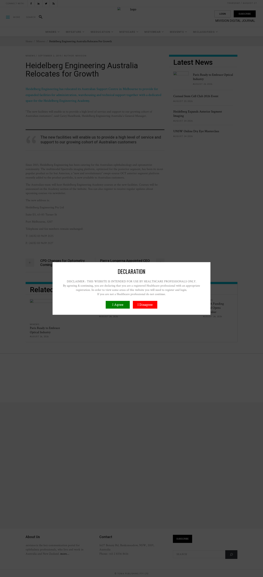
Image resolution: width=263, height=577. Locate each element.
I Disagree (145, 305)
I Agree (117, 305)
